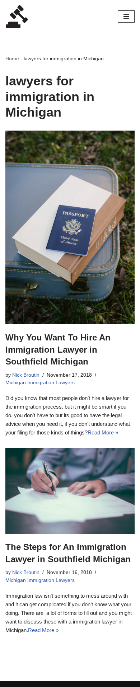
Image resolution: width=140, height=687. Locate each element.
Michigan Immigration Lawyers (40, 382)
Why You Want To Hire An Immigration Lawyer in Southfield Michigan (58, 349)
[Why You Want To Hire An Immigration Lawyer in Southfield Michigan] (70, 227)
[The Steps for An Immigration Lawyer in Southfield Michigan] (70, 491)
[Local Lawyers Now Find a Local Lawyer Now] (16, 16)
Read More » (103, 432)
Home (12, 58)
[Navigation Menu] (126, 16)
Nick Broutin (25, 375)
